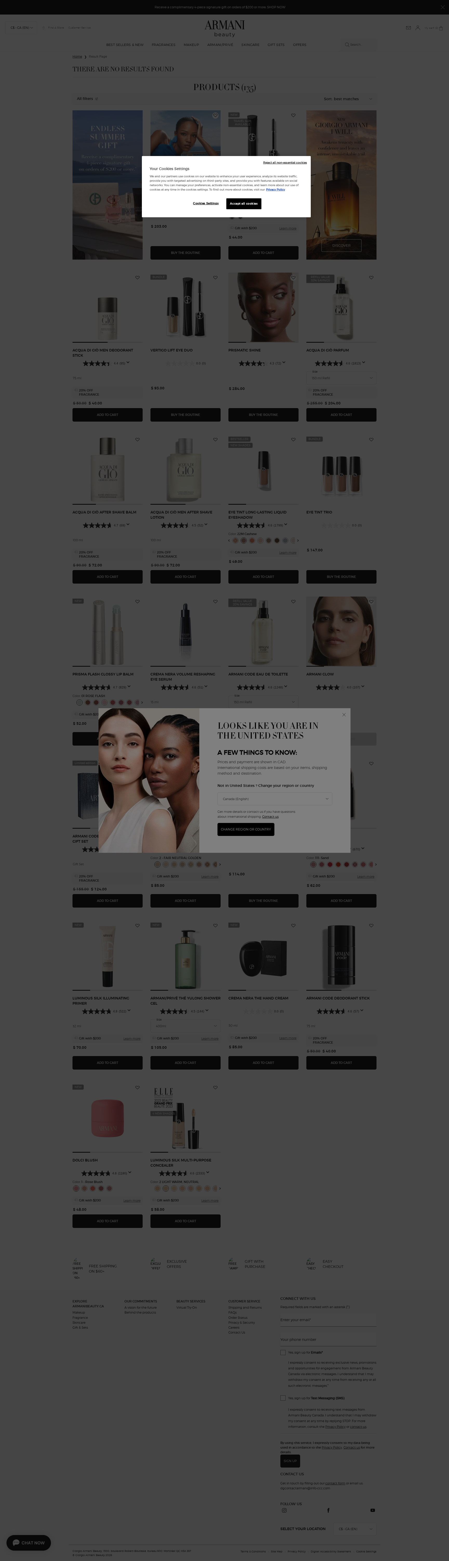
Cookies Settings (206, 203)
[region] (226, 186)
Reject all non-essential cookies (285, 162)
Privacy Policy (275, 189)
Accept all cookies (243, 203)
